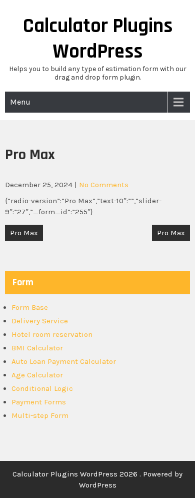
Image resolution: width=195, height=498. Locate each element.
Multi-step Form (40, 415)
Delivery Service (40, 320)
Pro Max (24, 232)
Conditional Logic (42, 388)
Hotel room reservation (52, 334)
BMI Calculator (37, 347)
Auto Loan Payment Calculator (64, 361)
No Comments (103, 184)
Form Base (30, 307)
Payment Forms (39, 401)
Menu (20, 102)
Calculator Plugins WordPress (97, 39)
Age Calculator (37, 374)
